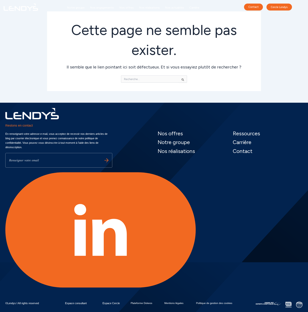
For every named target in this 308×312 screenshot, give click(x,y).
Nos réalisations (149, 7)
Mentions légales (173, 303)
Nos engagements (102, 7)
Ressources (246, 133)
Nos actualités (174, 7)
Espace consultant (76, 303)
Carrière (194, 7)
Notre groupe (76, 7)
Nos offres (126, 7)
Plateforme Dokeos (141, 303)
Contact (242, 151)
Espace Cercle (111, 303)
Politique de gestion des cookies (214, 303)
